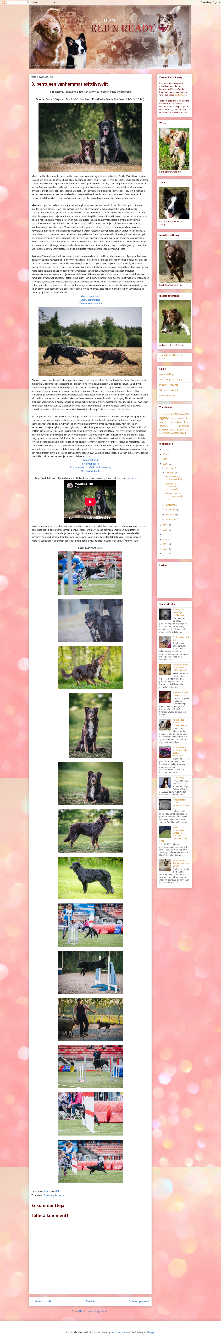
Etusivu (90, 1301)
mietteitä (184, 426)
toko (161, 433)
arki (173, 418)
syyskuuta (170, 473)
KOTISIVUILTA (180, 95)
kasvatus (59, 1195)
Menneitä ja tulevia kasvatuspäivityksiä (173, 497)
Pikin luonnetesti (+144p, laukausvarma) (90, 467)
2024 (165, 454)
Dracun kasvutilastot (168, 385)
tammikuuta (171, 519)
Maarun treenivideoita (90, 303)
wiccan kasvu (178, 433)
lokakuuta (170, 468)
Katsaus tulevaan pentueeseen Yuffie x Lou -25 (180, 668)
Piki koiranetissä (90, 464)
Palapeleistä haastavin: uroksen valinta (180, 723)
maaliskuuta (171, 510)
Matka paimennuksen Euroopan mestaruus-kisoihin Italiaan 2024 (173, 834)
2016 (165, 530)
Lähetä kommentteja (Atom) (93, 1311)
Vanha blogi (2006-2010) (170, 379)
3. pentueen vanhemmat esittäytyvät (171, 487)
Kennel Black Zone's (168, 396)
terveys (180, 429)
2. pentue (173, 414)
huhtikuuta (171, 505)
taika (172, 430)
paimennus (164, 430)
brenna (181, 419)
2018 (165, 464)
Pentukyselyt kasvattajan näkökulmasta (179, 612)
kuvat (163, 426)
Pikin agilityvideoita (90, 471)
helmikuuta (171, 514)
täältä (134, 478)
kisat (186, 422)
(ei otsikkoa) (178, 778)
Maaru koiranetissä (90, 300)
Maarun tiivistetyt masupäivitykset (173, 478)
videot (166, 433)
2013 (165, 544)
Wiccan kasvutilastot (168, 390)
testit (187, 430)
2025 (165, 449)
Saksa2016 (184, 414)
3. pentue (49, 1195)
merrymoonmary (121, 1332)
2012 (165, 549)
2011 (165, 553)
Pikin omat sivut (90, 460)
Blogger (151, 1332)
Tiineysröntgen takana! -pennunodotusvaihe (181, 804)
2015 (165, 534)
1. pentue (163, 414)
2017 (165, 525)
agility (164, 418)
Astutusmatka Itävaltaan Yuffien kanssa (181, 863)
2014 (165, 539)
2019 (165, 459)
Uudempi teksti (41, 1301)
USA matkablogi (166, 374)
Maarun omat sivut (90, 296)
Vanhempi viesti (139, 1301)
